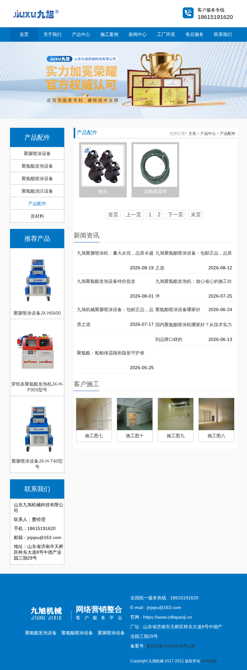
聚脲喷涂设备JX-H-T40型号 (37, 463)
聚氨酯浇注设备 (37, 191)
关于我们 (52, 34)
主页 (192, 133)
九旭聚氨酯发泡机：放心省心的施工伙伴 (193, 284)
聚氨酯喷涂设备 (37, 178)
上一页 (133, 214)
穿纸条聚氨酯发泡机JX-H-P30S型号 (37, 386)
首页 (24, 34)
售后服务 (195, 34)
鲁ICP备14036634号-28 (170, 645)
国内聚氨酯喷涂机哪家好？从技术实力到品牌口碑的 (193, 327)
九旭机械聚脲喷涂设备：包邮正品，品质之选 (115, 312)
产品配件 (37, 203)
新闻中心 (138, 34)
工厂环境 (166, 34)
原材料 (37, 216)
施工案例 (109, 34)
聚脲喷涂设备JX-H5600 (37, 313)
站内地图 (209, 661)
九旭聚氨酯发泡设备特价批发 (106, 281)
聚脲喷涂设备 (37, 153)
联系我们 (223, 34)
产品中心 (81, 34)
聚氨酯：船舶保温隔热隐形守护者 (110, 352)
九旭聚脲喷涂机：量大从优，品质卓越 (115, 253)
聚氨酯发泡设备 (37, 166)
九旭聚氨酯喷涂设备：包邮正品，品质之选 (193, 255)
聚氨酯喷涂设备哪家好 (177, 309)
